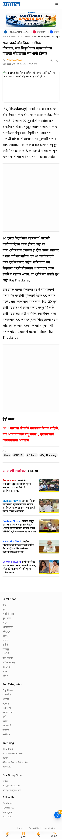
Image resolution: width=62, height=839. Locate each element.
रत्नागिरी (6, 653)
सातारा (5, 640)
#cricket (7, 766)
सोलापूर (6, 649)
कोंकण (5, 675)
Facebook (8, 803)
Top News (25, 36)
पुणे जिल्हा (7, 618)
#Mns (7, 455)
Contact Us (34, 828)
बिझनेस (6, 729)
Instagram (8, 812)
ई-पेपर (5, 781)
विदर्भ (5, 671)
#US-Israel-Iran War (13, 753)
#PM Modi (8, 748)
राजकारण (7, 707)
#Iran (5, 757)
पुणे (4, 609)
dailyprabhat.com (11, 785)
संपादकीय (7, 694)
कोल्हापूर (6, 631)
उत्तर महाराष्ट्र (8, 657)
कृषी (4, 716)
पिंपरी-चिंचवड (8, 613)
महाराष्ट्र (6, 703)
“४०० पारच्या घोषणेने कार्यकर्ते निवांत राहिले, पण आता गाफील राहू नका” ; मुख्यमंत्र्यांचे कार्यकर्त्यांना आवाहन (31, 434)
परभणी (6, 635)
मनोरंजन (6, 734)
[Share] (57, 60)
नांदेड (5, 622)
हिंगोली (6, 644)
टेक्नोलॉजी (7, 725)
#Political (32, 455)
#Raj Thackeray (48, 455)
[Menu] (56, 4)
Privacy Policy (49, 828)
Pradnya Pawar (15, 59)
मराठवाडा (7, 666)
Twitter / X (8, 807)
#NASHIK (18, 455)
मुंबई (4, 604)
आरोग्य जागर (8, 712)
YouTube (7, 816)
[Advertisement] (31, 197)
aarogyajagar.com (12, 789)
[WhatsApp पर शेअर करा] (52, 61)
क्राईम (5, 721)
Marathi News (9, 36)
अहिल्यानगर (8, 626)
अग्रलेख (6, 698)
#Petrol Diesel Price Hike (15, 762)
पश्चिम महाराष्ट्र (9, 662)
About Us (21, 828)
